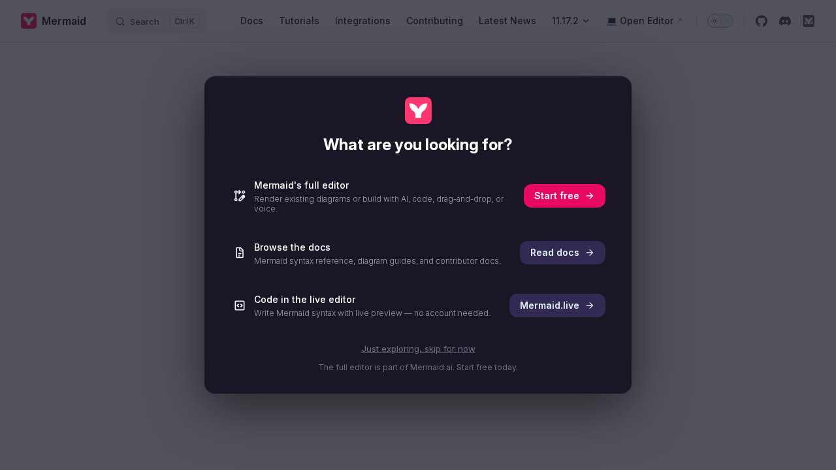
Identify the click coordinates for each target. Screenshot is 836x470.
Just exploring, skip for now (418, 348)
